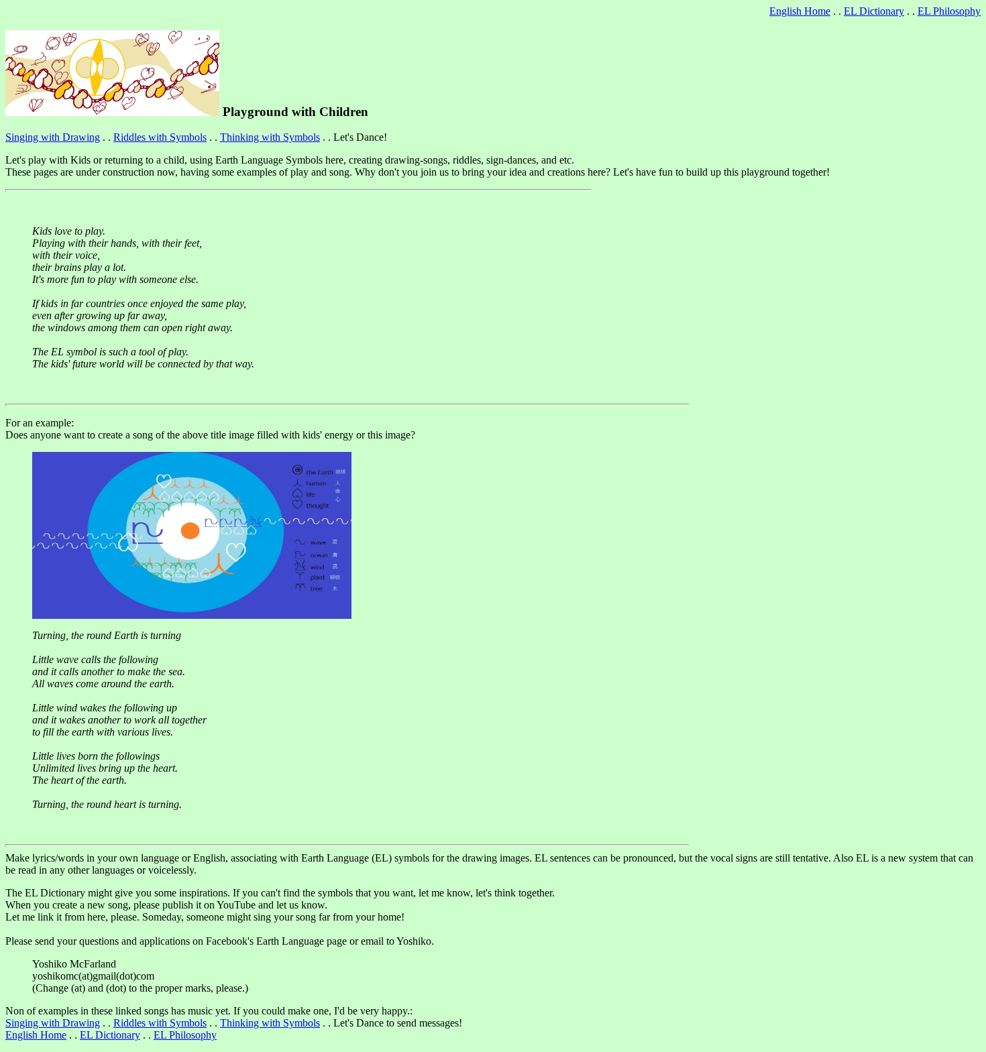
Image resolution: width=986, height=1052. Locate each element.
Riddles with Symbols (160, 137)
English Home (799, 11)
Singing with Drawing (52, 137)
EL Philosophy (949, 11)
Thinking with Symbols (270, 137)
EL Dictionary (874, 11)
